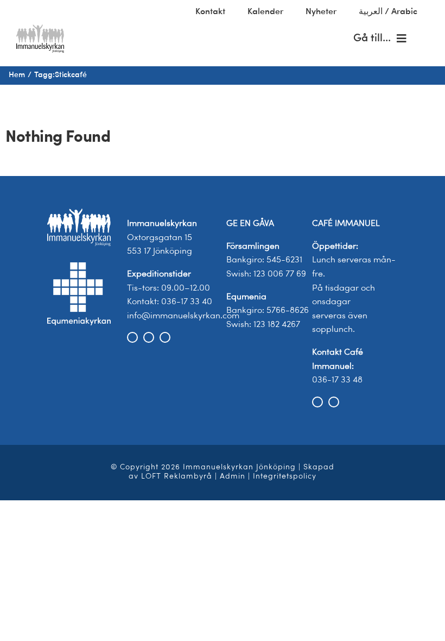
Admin (232, 477)
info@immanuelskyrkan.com (183, 316)
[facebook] (132, 337)
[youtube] (165, 337)
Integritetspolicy (284, 477)
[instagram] (148, 337)
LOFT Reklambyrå (176, 477)
